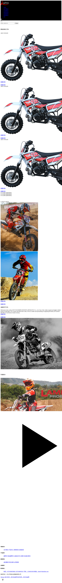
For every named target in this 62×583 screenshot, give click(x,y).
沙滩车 (22, 556)
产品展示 (6, 10)
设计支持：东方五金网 (11, 577)
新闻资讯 (6, 12)
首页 (5, 7)
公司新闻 (16, 562)
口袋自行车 (17, 556)
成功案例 (6, 562)
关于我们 (6, 9)
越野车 (5, 556)
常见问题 (11, 562)
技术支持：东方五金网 (23, 577)
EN (4, 16)
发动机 (26, 556)
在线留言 (6, 13)
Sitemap (2, 577)
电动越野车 (11, 556)
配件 (29, 556)
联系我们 (6, 15)
